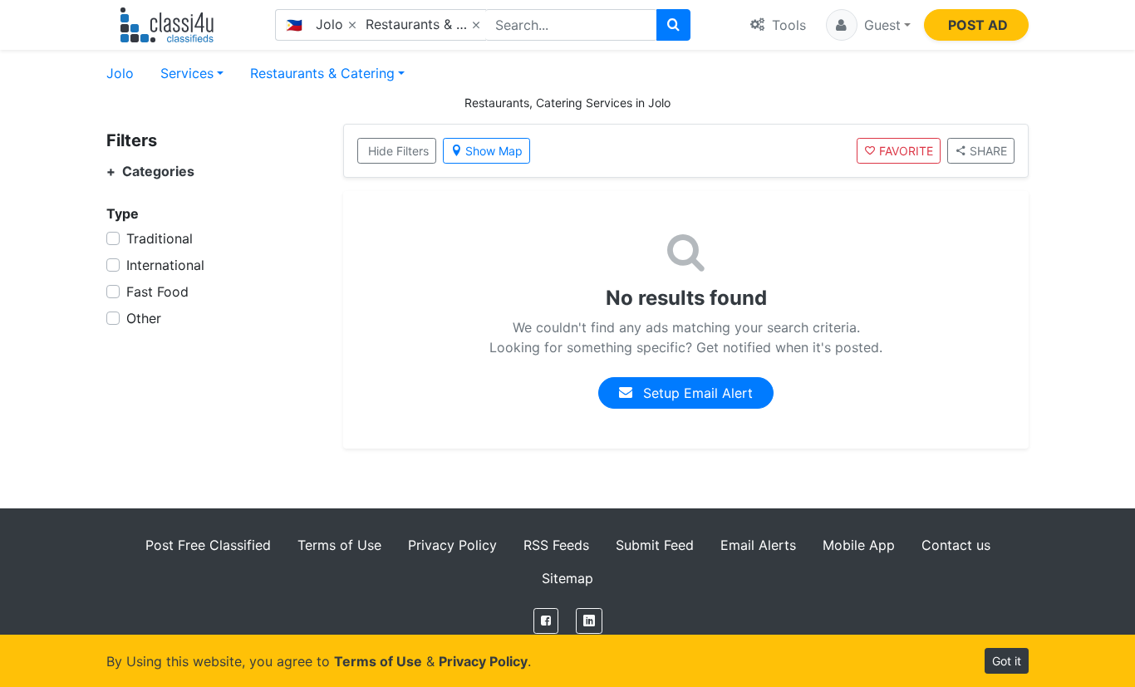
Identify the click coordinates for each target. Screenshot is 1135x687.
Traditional (159, 238)
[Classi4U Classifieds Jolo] (171, 25)
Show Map (494, 151)
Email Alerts (758, 545)
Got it (1006, 661)
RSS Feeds (556, 545)
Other (143, 318)
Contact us (955, 545)
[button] (868, 25)
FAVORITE (906, 151)
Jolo (120, 73)
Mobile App (859, 545)
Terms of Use (339, 545)
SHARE (988, 151)
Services (187, 73)
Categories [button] (150, 171)
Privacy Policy (452, 545)
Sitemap (567, 578)
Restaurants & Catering (322, 73)
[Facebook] (545, 621)
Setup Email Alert (696, 393)
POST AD (978, 25)
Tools (787, 25)
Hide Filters (398, 151)
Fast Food (157, 291)
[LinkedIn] (589, 621)
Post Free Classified (208, 545)
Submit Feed (655, 545)
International (165, 265)
